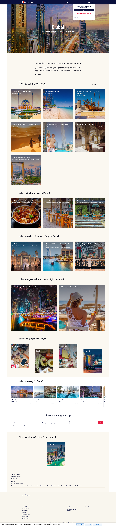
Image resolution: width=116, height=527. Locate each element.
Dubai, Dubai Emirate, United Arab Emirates (24, 423)
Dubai (17, 54)
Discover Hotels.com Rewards (84, 13)
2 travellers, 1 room (76, 423)
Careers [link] (83, 502)
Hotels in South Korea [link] (25, 518)
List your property (73, 2)
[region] (58, 525)
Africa (12, 485)
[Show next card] (105, 397)
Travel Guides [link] (84, 504)
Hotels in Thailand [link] (25, 506)
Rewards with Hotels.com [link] (86, 506)
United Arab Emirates (16, 8)
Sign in (92, 2)
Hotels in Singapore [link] (25, 508)
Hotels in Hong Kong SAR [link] (26, 514)
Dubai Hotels (45, 54)
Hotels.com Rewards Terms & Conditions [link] (72, 510)
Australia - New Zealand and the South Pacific (29, 485)
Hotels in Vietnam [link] (25, 516)
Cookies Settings (79, 524)
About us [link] (83, 500)
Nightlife (38, 54)
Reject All (89, 524)
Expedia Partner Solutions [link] (56, 503)
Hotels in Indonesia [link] (25, 510)
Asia (16, 485)
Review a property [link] (40, 506)
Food (28, 54)
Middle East (13, 481)
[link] (84, 17)
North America (70, 485)
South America (79, 485)
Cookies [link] (68, 504)
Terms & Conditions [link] (70, 500)
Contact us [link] (39, 504)
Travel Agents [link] (54, 507)
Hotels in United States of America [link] (28, 500)
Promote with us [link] (55, 505)
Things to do (23, 54)
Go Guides (12, 54)
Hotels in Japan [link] (24, 504)
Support (81, 2)
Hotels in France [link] (24, 512)
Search (100, 422)
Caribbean (43, 485)
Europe (49, 485)
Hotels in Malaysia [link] (25, 502)
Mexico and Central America (59, 485)
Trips (86, 2)
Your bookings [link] (39, 500)
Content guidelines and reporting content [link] (73, 507)
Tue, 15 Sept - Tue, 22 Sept (49, 423)
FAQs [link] (37, 502)
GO (11, 8)
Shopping (33, 54)
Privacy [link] (68, 502)
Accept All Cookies (97, 524)
